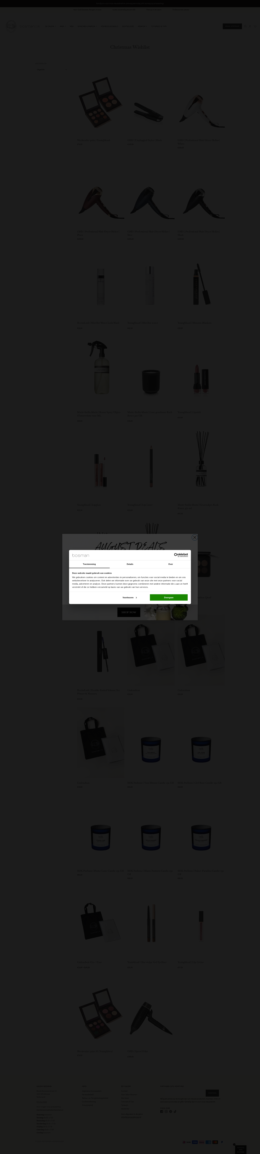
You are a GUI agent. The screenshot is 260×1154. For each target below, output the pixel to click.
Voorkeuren (128, 597)
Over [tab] (170, 564)
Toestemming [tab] (89, 564)
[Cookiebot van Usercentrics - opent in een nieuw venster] (176, 555)
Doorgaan (168, 597)
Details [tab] (130, 564)
